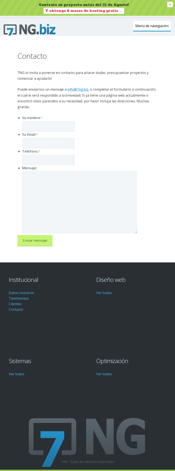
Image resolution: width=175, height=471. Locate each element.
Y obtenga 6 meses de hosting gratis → (83, 10)
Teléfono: (31, 151)
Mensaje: (29, 168)
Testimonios (19, 298)
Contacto (16, 309)
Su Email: (30, 134)
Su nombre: (32, 117)
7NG (30, 29)
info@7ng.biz (77, 89)
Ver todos (104, 292)
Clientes (15, 304)
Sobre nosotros (21, 292)
